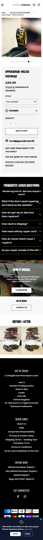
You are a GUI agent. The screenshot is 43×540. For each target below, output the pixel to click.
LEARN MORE (21, 290)
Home (4, 13)
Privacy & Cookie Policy (21, 435)
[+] (15, 123)
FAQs (21, 427)
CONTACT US (21, 307)
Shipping (9, 87)
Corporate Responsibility (21, 431)
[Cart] (39, 5)
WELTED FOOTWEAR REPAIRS (20, 13)
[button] (12, 61)
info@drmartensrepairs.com (22, 375)
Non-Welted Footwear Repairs (21, 471)
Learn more (28, 529)
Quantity (10, 118)
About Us (21, 424)
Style (8, 96)
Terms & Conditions (21, 447)
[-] (6, 123)
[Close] (41, 519)
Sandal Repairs (21, 475)
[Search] (34, 5)
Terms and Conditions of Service (21, 451)
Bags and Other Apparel (21, 479)
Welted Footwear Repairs (21, 467)
